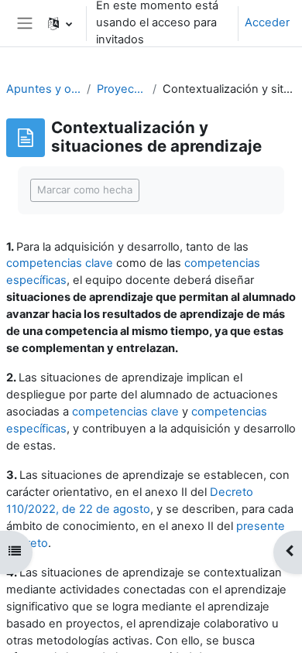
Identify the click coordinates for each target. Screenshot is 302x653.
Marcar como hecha (84, 189)
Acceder (267, 22)
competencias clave (59, 263)
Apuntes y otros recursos (43, 89)
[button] (60, 23)
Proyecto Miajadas (121, 89)
